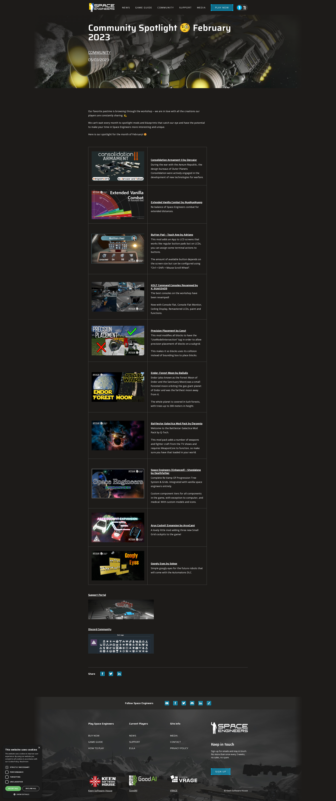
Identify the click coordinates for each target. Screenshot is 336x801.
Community (165, 7)
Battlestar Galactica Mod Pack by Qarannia (176, 423)
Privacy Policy (179, 748)
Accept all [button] (13, 788)
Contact (175, 742)
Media (201, 7)
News (126, 7)
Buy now (93, 736)
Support (185, 7)
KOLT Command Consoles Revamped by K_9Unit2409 (174, 286)
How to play (96, 748)
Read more (24, 761)
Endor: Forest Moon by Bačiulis (169, 373)
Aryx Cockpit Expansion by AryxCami (173, 525)
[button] (22, 794)
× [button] (39, 748)
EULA (132, 748)
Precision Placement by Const (168, 331)
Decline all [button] (31, 788)
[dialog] (22, 771)
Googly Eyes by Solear (164, 563)
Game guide (143, 7)
